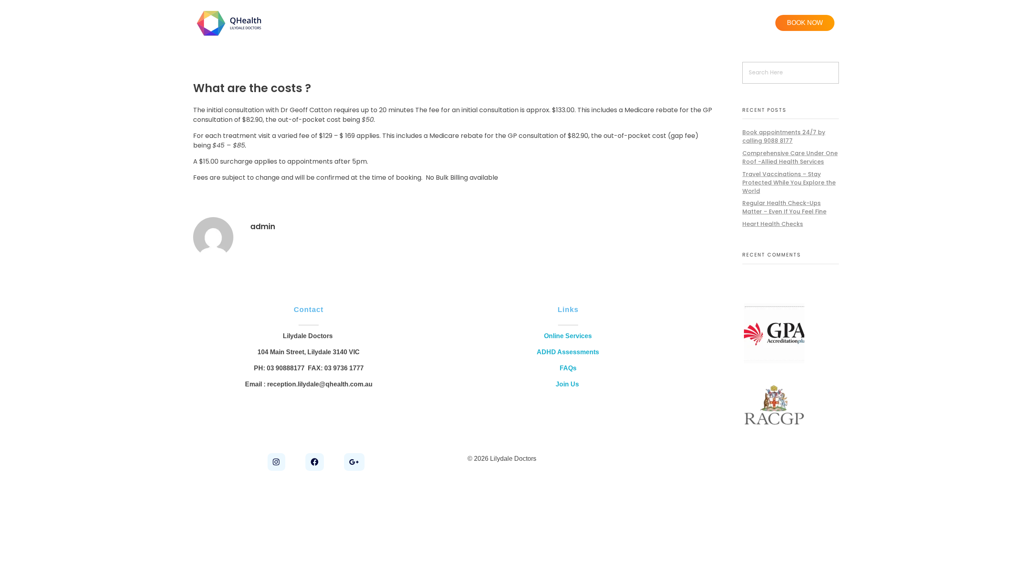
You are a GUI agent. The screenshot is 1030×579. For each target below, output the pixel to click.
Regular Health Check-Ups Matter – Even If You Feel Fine (784, 207)
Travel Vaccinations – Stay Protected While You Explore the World (789, 182)
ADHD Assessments (568, 352)
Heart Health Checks (772, 224)
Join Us (568, 384)
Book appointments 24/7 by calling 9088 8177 (783, 136)
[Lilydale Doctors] (230, 23)
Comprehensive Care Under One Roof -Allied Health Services (790, 157)
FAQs (568, 368)
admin (262, 226)
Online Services (568, 336)
